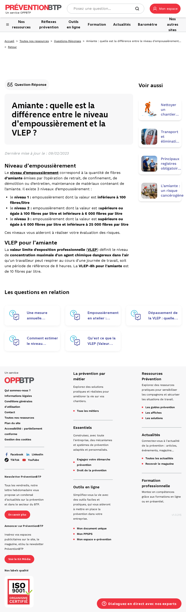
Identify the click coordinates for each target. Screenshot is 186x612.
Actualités (151, 435)
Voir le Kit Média (19, 559)
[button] (165, 9)
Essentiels (82, 427)
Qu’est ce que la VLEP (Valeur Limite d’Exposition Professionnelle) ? (102, 341)
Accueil (9, 41)
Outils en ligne (86, 487)
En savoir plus (17, 515)
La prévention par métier (89, 376)
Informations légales (18, 395)
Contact (10, 412)
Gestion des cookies (18, 439)
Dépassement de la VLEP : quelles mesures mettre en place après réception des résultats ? (163, 315)
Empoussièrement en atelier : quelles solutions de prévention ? (103, 315)
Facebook (16, 454)
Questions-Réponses (67, 41)
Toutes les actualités (159, 458)
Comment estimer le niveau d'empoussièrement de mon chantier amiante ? (44, 341)
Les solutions (154, 418)
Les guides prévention (160, 407)
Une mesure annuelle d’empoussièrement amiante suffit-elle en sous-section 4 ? (44, 315)
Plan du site (12, 423)
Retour (12, 47)
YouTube (33, 459)
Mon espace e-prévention (94, 539)
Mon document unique (92, 528)
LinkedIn (37, 454)
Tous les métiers (88, 410)
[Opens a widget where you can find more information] (139, 604)
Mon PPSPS (85, 534)
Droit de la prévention (91, 470)
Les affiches (153, 412)
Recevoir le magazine (159, 463)
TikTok (14, 459)
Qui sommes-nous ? (18, 390)
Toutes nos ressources (34, 41)
